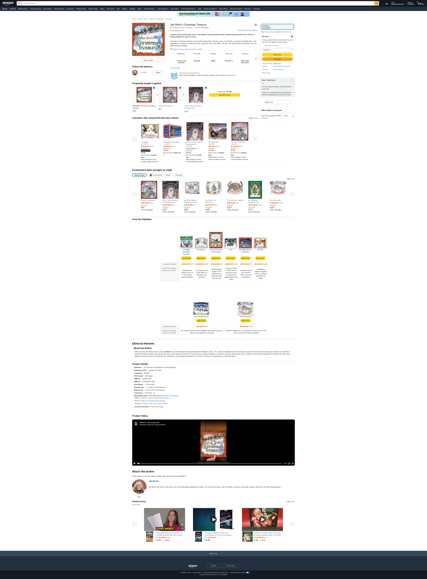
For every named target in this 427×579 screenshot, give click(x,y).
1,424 (281, 203)
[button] (5, 9)
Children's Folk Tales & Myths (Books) (155, 403)
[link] (170, 94)
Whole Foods (81, 9)
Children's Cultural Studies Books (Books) (155, 398)
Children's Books (142, 19)
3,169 (260, 205)
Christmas (168, 19)
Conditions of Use (185, 572)
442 (151, 203)
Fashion (124, 9)
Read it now (232, 75)
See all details (175, 68)
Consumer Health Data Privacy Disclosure (215, 572)
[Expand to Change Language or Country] (219, 566)
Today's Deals (93, 9)
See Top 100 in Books (170, 396)
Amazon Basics (36, 9)
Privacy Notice (197, 572)
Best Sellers (48, 9)
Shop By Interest (236, 9)
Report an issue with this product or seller (187, 49)
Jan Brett (175, 27)
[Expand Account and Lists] (404, 4)
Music (140, 9)
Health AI (13, 9)
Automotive (175, 9)
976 (216, 205)
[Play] (134, 463)
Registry (132, 9)
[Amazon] (8, 3)
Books (102, 9)
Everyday (256, 9)
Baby (200, 9)
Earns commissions (153, 422)
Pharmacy (247, 9)
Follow (157, 72)
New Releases (59, 9)
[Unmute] (293, 463)
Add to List (269, 102)
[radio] (277, 27)
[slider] (209, 463)
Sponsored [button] (135, 504)
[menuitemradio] (289, 463)
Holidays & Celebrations (156, 19)
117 (194, 205)
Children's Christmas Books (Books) (153, 401)
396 (173, 205)
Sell (118, 9)
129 (237, 203)
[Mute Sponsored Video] (182, 528)
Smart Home (223, 9)
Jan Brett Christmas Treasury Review (153, 425)
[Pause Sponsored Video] (182, 524)
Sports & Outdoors (210, 9)
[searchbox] (198, 3)
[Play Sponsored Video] (213, 519)
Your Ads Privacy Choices (238, 572)
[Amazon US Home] (193, 566)
